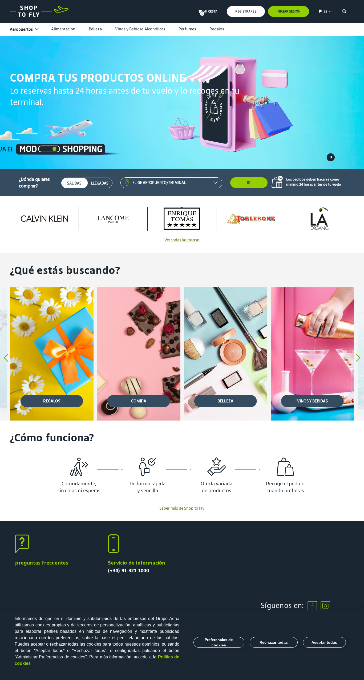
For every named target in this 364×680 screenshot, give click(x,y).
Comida (138, 400)
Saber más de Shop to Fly (181, 508)
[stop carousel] (331, 157)
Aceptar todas (324, 642)
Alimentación (63, 28)
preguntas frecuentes (41, 562)
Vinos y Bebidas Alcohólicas (140, 28)
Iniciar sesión (289, 11)
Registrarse (245, 11)
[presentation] (6, 358)
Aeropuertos (21, 29)
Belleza (95, 28)
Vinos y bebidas (312, 400)
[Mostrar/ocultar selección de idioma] (320, 11)
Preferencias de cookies (219, 642)
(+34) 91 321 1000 (128, 570)
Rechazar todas (274, 642)
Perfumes (187, 28)
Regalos (216, 28)
